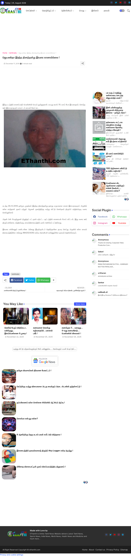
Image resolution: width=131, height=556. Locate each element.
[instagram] (125, 2)
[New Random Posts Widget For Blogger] (85, 482)
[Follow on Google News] (45, 364)
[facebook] (111, 2)
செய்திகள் (30, 10)
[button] (122, 10)
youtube (122, 223)
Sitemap (124, 549)
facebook (103, 216)
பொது (81, 10)
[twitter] (116, 2)
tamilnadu (13, 53)
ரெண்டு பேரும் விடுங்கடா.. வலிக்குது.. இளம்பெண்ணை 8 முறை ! (15, 331)
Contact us (100, 549)
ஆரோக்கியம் (66, 10)
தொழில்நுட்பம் (48, 10)
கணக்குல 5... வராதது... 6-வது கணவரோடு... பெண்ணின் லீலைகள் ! (72, 331)
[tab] (31, 10)
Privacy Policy (112, 549)
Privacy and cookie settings (11, 555)
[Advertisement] (64, 33)
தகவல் (107, 10)
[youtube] (120, 2)
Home (5, 53)
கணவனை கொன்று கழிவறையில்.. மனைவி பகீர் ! (43, 331)
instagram (103, 223)
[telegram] (129, 2)
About (91, 549)
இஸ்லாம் (95, 10)
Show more (80, 304)
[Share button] (53, 280)
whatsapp (122, 216)
